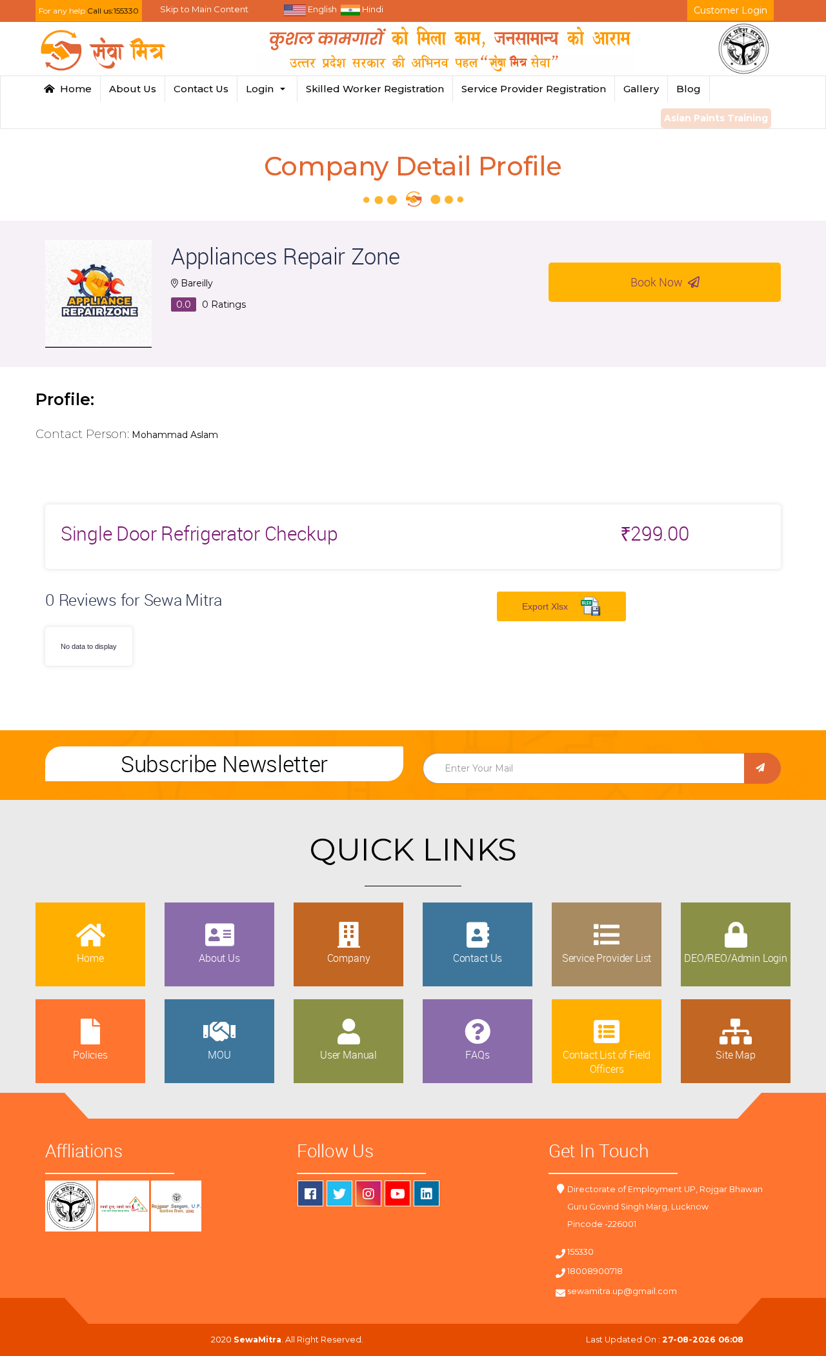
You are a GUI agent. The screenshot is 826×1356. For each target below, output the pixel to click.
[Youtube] (397, 1193)
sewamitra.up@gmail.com (622, 1291)
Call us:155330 (113, 10)
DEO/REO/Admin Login (735, 958)
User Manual (348, 1055)
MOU (219, 1055)
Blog (688, 89)
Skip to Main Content (204, 9)
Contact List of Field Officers (607, 1062)
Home (73, 89)
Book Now (659, 282)
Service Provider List (607, 958)
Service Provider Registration (533, 89)
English (321, 9)
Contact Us (201, 89)
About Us (132, 89)
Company (348, 958)
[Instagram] (368, 1193)
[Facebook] (310, 1193)
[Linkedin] (426, 1193)
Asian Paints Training (716, 118)
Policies (90, 1055)
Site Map (736, 1055)
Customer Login (730, 10)
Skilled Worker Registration (375, 89)
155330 (580, 1252)
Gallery (641, 89)
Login (262, 89)
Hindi (371, 9)
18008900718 (595, 1271)
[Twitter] (339, 1193)
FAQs (477, 1055)
